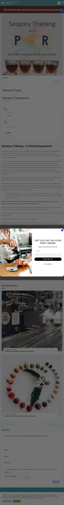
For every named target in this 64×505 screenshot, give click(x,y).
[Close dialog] (62, 230)
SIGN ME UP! (48, 259)
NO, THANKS (48, 264)
